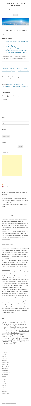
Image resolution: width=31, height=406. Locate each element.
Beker (17, 322)
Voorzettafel (16, 340)
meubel (15, 332)
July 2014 (4, 381)
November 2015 (5, 368)
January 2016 (5, 364)
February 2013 (5, 393)
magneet (11, 58)
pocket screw (15, 334)
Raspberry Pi (23, 334)
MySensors (22, 333)
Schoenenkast (19, 336)
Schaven (9, 336)
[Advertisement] (12, 165)
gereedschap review (7, 327)
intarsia (7, 58)
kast (17, 331)
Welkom (27, 340)
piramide (9, 334)
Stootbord (12, 338)
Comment (5, 99)
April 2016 (4, 358)
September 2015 (6, 372)
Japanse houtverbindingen (9, 331)
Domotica (21, 324)
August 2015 (5, 374)
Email (4, 123)
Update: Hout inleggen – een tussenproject (16, 41)
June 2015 (4, 378)
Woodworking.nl (6, 239)
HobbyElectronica (6, 256)
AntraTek (4, 283)
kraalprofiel (5, 333)
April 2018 (4, 352)
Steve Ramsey (5, 216)
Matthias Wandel (6, 219)
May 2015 (4, 380)
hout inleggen (24, 327)
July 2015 (4, 376)
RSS (4, 185)
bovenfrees (23, 322)
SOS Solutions (5, 289)
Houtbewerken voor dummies (15, 4)
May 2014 (4, 385)
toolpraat (4, 340)
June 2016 (4, 354)
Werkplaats (7, 341)
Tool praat (25, 338)
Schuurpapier (5, 338)
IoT (22, 329)
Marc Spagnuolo (6, 223)
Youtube (21, 341)
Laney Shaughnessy (6, 227)
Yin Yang (16, 58)
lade (9, 333)
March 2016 (4, 360)
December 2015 (5, 366)
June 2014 (4, 383)
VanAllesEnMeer (6, 270)
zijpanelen (5, 343)
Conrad (3, 295)
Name (4, 117)
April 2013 (4, 389)
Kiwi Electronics (5, 275)
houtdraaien (16, 327)
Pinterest (5, 187)
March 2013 (4, 391)
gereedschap (18, 326)
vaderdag (9, 340)
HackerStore (5, 260)
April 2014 (4, 387)
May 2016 (4, 356)
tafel (17, 338)
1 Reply (3, 34)
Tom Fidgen (4, 231)
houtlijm (4, 329)
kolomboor (24, 330)
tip (20, 338)
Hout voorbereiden (12, 329)
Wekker (23, 340)
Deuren (15, 324)
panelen (4, 334)
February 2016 (5, 362)
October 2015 (5, 370)
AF (2, 200)
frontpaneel (11, 326)
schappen (4, 336)
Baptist (3, 198)
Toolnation (4, 204)
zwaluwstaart (12, 343)
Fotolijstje (4, 326)
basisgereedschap (8, 322)
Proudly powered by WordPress (9, 403)
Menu (15, 15)
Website (4, 129)
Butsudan (16, 56)
